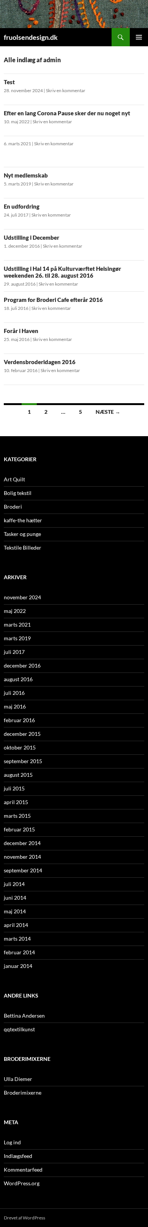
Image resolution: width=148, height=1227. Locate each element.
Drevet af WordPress (24, 1218)
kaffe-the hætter (23, 520)
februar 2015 (19, 829)
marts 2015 (17, 815)
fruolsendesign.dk (31, 37)
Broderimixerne (22, 1092)
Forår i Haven (21, 330)
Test (9, 82)
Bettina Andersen (24, 1015)
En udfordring (21, 206)
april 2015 (16, 802)
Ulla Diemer (18, 1079)
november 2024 (22, 597)
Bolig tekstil (17, 493)
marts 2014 (17, 938)
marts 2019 (17, 638)
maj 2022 (15, 611)
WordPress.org (21, 1183)
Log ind (12, 1142)
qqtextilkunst (19, 1029)
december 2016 (22, 665)
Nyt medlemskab (26, 175)
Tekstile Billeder (22, 547)
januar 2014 (18, 966)
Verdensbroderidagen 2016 (40, 361)
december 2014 (22, 843)
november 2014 (22, 856)
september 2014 (23, 870)
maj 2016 (15, 706)
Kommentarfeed (23, 1169)
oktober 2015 (20, 747)
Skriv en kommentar (65, 90)
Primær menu (139, 37)
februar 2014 (19, 952)
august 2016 (18, 679)
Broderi (13, 506)
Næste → (108, 411)
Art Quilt (14, 479)
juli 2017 (14, 652)
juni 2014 (15, 897)
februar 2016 (19, 720)
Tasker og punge (22, 534)
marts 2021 (17, 624)
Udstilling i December (31, 237)
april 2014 (16, 925)
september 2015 (23, 761)
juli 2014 (14, 884)
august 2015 (18, 774)
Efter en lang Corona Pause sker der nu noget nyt (67, 113)
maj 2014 (15, 911)
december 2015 (22, 734)
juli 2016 (14, 693)
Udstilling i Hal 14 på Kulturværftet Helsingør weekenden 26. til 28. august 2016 (62, 272)
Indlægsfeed (18, 1156)
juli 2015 (14, 788)
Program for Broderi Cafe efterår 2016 (53, 299)
